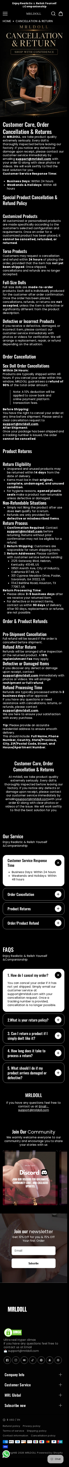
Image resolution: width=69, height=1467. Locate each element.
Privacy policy (31, 1426)
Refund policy (11, 1426)
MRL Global (13, 1395)
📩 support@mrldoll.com (21, 1351)
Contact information (15, 1435)
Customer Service (18, 1384)
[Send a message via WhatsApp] (6, 1454)
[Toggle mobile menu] (13, 13)
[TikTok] (32, 1360)
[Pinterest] (58, 1360)
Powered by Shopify (50, 1452)
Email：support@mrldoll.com (33, 1108)
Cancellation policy (43, 1435)
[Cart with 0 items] (60, 13)
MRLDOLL (30, 1452)
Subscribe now (15, 1405)
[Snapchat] (49, 1360)
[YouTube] (24, 1360)
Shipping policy (36, 1430)
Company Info (14, 1374)
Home (7, 21)
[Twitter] (41, 1360)
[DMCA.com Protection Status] (13, 1336)
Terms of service (13, 1430)
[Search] (53, 13)
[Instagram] (16, 1360)
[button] (60, 13)
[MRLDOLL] (33, 14)
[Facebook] (7, 1360)
